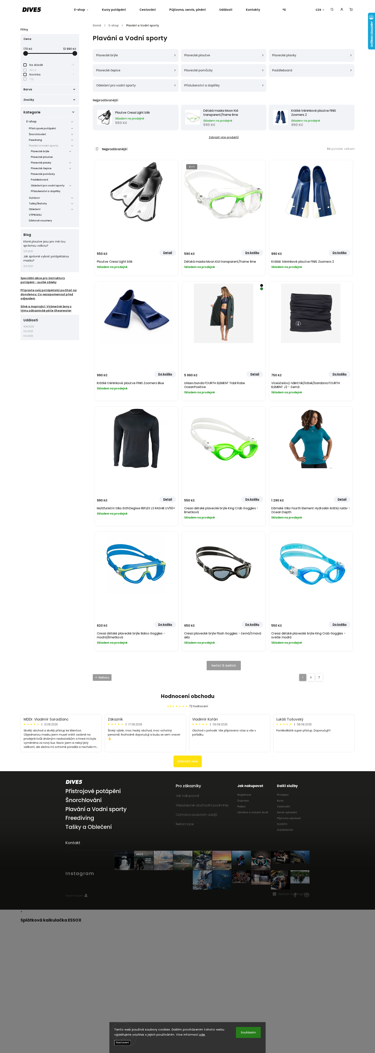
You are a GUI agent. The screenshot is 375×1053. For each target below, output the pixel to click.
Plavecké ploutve (42, 157)
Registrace (244, 795)
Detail (167, 253)
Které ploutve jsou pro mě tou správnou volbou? (44, 244)
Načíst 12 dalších (224, 666)
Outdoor (34, 197)
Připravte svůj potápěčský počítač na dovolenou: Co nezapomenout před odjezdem (49, 294)
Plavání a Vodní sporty (43, 145)
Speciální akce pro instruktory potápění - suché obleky (43, 280)
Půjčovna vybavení (289, 818)
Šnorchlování (37, 134)
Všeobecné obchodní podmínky (202, 805)
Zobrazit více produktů (224, 137)
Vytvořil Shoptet (74, 895)
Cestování (283, 806)
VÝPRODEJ (35, 215)
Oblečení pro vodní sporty (48, 185)
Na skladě (51, 65)
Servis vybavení (287, 812)
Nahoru (104, 677)
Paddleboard (39, 179)
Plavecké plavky (41, 162)
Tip (51, 79)
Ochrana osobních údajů (196, 814)
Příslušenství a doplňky (45, 191)
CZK (318, 10)
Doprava (243, 800)
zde (202, 1034)
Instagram (307, 895)
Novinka (51, 74)
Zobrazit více (187, 761)
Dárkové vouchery (40, 220)
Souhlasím (248, 1032)
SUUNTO (282, 824)
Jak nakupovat (187, 795)
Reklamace (185, 824)
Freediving (35, 140)
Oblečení (34, 209)
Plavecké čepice (41, 168)
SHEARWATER (285, 830)
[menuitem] (84, 10)
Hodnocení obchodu (187, 696)
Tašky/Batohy (38, 203)
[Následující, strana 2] (310, 677)
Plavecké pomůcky (43, 174)
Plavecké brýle (40, 151)
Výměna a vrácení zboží (252, 812)
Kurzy (280, 800)
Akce (51, 70)
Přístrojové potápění (42, 128)
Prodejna (282, 795)
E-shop (31, 121)
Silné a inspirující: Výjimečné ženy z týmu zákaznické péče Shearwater (46, 309)
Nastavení (122, 1042)
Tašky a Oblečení (88, 827)
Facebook (295, 895)
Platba (241, 806)
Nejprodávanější (114, 149)
